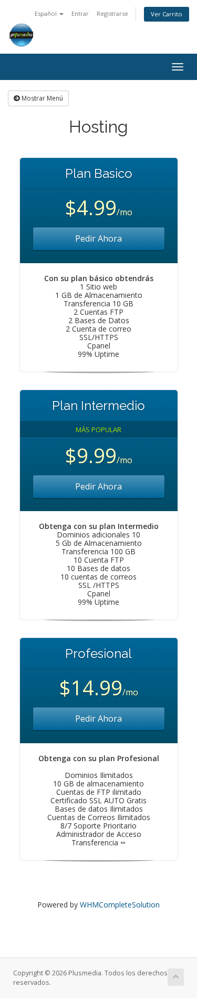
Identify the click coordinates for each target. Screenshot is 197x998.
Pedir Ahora (98, 238)
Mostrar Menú (41, 98)
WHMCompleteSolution (120, 905)
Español (46, 13)
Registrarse (112, 13)
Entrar (80, 13)
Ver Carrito (166, 14)
